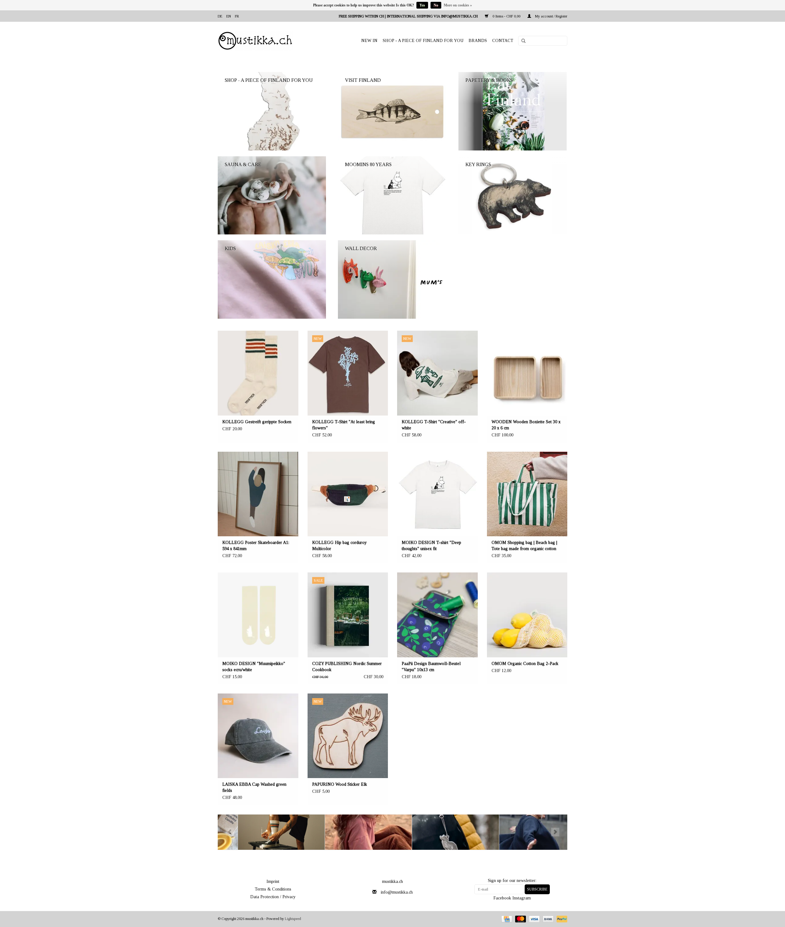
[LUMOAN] (522, 832)
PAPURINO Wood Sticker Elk (339, 784)
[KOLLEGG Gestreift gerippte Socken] (258, 373)
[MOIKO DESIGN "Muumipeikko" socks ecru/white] (258, 614)
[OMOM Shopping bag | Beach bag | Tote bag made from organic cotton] (527, 494)
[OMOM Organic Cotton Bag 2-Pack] (527, 614)
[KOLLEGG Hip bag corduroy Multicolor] (348, 494)
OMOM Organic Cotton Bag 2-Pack (525, 663)
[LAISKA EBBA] (348, 832)
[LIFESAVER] (435, 832)
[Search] (521, 41)
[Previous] (230, 832)
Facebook (502, 898)
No (436, 5)
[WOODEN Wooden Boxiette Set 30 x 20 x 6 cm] (527, 373)
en (228, 16)
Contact (502, 40)
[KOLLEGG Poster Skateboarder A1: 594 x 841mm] (258, 494)
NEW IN (369, 40)
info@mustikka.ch (397, 892)
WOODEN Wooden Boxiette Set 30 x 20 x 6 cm (526, 425)
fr (237, 16)
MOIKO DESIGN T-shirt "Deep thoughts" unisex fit (431, 545)
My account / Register (550, 16)
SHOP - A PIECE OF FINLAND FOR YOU (423, 40)
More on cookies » (458, 5)
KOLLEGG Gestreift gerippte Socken (256, 422)
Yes (422, 5)
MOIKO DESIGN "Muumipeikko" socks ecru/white (253, 666)
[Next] (555, 832)
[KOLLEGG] (261, 832)
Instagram (521, 898)
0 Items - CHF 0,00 (506, 16)
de (220, 16)
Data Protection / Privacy (273, 897)
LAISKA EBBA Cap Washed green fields (254, 787)
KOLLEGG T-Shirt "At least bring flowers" (343, 425)
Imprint (272, 881)
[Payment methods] (506, 919)
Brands (478, 40)
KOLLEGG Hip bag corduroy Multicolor (339, 545)
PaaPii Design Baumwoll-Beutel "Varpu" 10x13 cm (431, 666)
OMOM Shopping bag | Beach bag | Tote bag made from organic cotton (524, 545)
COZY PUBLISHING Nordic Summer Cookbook (347, 666)
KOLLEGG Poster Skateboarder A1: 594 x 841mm (255, 545)
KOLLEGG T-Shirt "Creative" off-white (434, 425)
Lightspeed (293, 919)
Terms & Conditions (273, 889)
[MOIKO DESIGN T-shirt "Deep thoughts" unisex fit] (437, 494)
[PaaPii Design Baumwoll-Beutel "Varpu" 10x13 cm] (437, 614)
